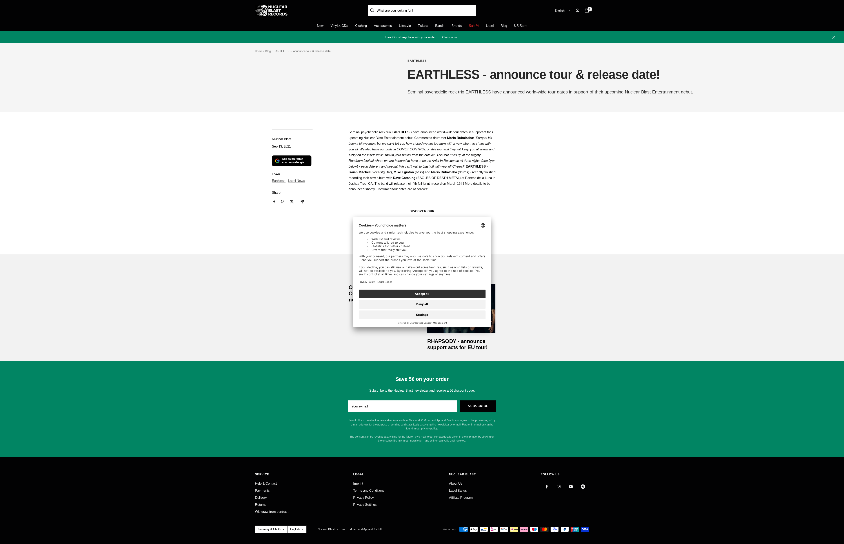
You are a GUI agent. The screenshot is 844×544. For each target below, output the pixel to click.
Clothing (361, 25)
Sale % (474, 25)
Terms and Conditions (368, 490)
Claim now (449, 37)
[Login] (577, 10)
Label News (296, 181)
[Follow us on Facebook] (547, 487)
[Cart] (587, 11)
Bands (439, 25)
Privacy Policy (363, 497)
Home (258, 51)
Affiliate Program (461, 497)
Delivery (261, 497)
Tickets (423, 25)
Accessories (383, 25)
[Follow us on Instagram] (559, 487)
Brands (456, 25)
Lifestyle (405, 25)
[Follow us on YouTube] (571, 487)
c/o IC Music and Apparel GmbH (361, 529)
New (320, 25)
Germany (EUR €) (269, 529)
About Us (455, 483)
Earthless (417, 60)
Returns (260, 504)
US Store (520, 25)
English (560, 10)
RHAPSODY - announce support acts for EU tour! (457, 344)
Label (490, 25)
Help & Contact (266, 483)
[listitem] (274, 201)
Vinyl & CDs (339, 25)
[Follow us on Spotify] (583, 487)
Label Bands (458, 490)
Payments (262, 490)
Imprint (358, 483)
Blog (504, 25)
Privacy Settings (365, 504)
